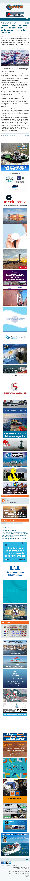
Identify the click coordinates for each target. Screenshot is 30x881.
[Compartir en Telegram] (10, 22)
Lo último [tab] (4, 523)
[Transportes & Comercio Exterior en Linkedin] (10, 863)
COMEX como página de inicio (7, 865)
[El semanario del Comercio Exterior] (15, 7)
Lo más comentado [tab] (18, 523)
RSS (16, 865)
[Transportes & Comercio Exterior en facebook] (2, 863)
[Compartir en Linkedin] (13, 22)
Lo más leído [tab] (10, 523)
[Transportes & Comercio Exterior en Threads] (7, 863)
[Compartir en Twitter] (6, 22)
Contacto (19, 865)
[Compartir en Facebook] (3, 22)
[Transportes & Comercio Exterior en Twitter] (4, 863)
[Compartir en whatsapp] (8, 22)
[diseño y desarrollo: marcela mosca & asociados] (27, 876)
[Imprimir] (26, 22)
